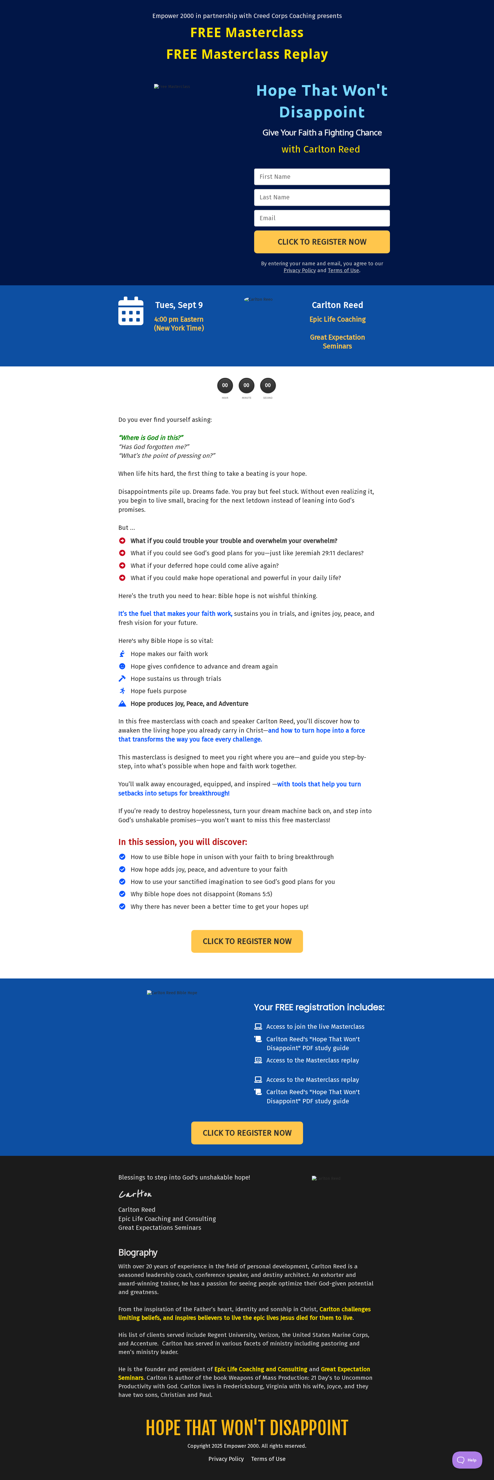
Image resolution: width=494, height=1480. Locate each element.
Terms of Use (343, 270)
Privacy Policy (226, 1458)
